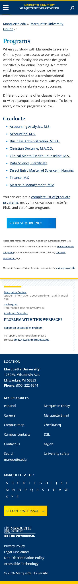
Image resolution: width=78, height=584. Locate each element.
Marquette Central (15, 292)
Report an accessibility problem (23, 327)
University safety (56, 453)
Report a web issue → (25, 511)
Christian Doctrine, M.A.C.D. (31, 148)
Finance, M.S (19, 177)
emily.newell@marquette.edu (32, 339)
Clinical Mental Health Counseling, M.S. (40, 156)
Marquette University (39, 5)
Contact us (12, 444)
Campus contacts (17, 434)
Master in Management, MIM (32, 185)
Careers (10, 415)
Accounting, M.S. (23, 134)
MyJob (48, 444)
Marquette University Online (39, 8)
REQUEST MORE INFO (25, 223)
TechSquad (11, 304)
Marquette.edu (14, 24)
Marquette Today (57, 405)
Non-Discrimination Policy (24, 557)
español (10, 405)
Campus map (14, 425)
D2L (47, 434)
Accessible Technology (21, 563)
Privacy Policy (14, 546)
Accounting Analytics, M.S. (30, 126)
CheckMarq (52, 425)
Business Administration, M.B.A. (35, 141)
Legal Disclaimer (16, 552)
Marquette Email (56, 415)
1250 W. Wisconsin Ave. (22, 374)
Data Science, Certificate (28, 163)
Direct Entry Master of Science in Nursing (42, 170)
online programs (64, 268)
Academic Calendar (16, 313)
